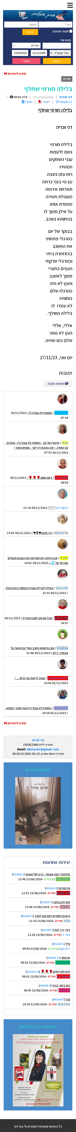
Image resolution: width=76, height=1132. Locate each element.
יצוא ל (28, 102)
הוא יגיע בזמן (62, 902)
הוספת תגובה (56, 383)
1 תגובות (18, 874)
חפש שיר (65, 40)
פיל (68, 944)
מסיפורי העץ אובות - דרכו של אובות (48, 874)
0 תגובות (51, 888)
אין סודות (64, 888)
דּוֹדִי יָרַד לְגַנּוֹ (62, 930)
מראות (66, 958)
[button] (70, 5)
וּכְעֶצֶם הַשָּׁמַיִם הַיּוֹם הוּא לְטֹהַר (52, 916)
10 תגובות (33, 971)
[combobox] (26, 45)
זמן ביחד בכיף (61, 985)
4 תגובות (45, 985)
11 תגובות (53, 958)
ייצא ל (46, 102)
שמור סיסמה (60, 31)
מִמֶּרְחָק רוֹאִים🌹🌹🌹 (55, 971)
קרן (68, 999)
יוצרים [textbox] (35, 45)
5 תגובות (58, 999)
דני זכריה (38, 740)
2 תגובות (46, 902)
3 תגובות (47, 930)
